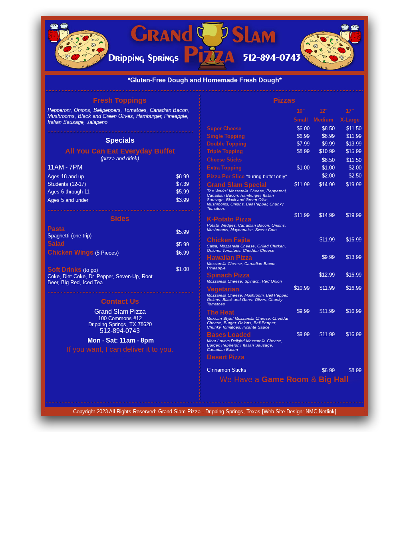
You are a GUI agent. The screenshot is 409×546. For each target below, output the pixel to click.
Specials (120, 140)
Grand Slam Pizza (120, 317)
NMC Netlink (320, 411)
